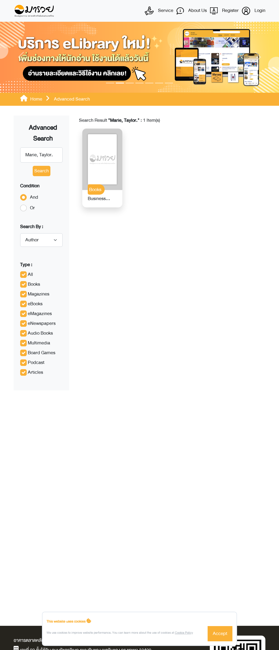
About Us (197, 10)
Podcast (36, 362)
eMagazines (40, 314)
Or (32, 208)
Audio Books (40, 333)
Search (41, 171)
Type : (26, 265)
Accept (220, 633)
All (30, 274)
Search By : (31, 227)
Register (230, 10)
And (34, 197)
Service (165, 10)
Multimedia (39, 343)
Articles (35, 372)
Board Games (41, 353)
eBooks (35, 304)
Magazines (38, 294)
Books (34, 284)
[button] (21, 57)
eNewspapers (42, 323)
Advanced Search (43, 133)
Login (259, 10)
